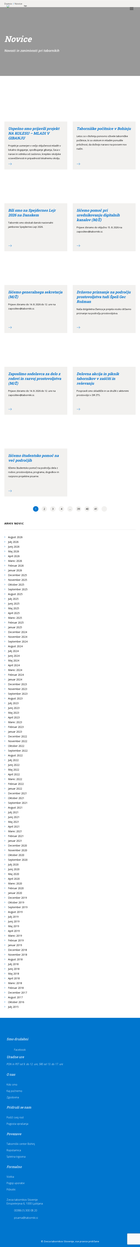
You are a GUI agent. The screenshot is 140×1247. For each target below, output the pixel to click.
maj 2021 (13, 821)
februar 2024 (16, 674)
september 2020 (18, 859)
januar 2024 (15, 679)
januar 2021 (15, 840)
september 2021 (18, 803)
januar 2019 (15, 945)
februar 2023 (16, 727)
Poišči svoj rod (15, 1117)
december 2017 (17, 992)
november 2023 (17, 689)
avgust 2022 (15, 755)
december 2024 (17, 632)
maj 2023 (13, 712)
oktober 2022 (16, 746)
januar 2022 (15, 788)
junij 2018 (14, 969)
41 (95, 509)
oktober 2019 (16, 902)
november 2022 (17, 741)
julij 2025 (13, 599)
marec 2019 (15, 935)
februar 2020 (16, 888)
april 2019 (14, 931)
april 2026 (14, 556)
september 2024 (18, 641)
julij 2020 (13, 864)
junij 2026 (14, 546)
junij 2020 (14, 869)
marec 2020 (15, 883)
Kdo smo (12, 1084)
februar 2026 (16, 565)
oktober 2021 (16, 798)
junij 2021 (14, 817)
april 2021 (14, 826)
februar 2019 (16, 940)
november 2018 (17, 954)
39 (78, 509)
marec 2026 (15, 561)
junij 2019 (14, 921)
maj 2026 (13, 551)
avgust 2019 (15, 912)
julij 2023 (13, 703)
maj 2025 (13, 608)
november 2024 (17, 636)
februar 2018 (16, 988)
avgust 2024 (15, 646)
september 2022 (18, 750)
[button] (131, 8)
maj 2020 (13, 874)
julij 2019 (13, 916)
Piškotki (11, 1189)
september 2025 (18, 589)
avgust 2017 (15, 997)
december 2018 (17, 950)
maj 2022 (13, 769)
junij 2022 (14, 765)
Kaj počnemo (14, 1091)
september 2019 (18, 907)
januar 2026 (15, 570)
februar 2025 (16, 622)
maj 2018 (13, 973)
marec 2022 (15, 779)
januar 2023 (15, 731)
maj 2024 (13, 660)
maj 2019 (13, 926)
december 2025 (17, 575)
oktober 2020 (16, 855)
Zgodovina (13, 1097)
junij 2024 (14, 655)
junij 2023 (14, 708)
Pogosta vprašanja (17, 1123)
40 (87, 509)
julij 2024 (13, 651)
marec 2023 (15, 722)
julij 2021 (13, 812)
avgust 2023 (15, 698)
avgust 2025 (15, 594)
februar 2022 (16, 784)
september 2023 (18, 693)
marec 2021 (15, 831)
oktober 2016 (16, 1002)
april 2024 (14, 665)
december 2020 (17, 845)
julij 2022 (13, 760)
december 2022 (17, 736)
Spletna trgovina (16, 1156)
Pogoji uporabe (16, 1183)
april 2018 (14, 978)
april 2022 (14, 774)
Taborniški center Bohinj (21, 1144)
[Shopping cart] (121, 8)
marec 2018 (15, 983)
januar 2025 (15, 627)
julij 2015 (13, 1007)
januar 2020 (15, 893)
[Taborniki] (24, 8)
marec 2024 (15, 670)
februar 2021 (16, 836)
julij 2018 (13, 964)
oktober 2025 (16, 584)
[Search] (115, 8)
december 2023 (17, 684)
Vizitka (10, 1176)
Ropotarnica (14, 1150)
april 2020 (14, 878)
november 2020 (17, 850)
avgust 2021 (15, 807)
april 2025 (14, 613)
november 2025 (17, 580)
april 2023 (14, 717)
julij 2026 (13, 542)
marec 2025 (15, 617)
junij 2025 (14, 603)
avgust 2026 (15, 537)
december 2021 (17, 793)
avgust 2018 (15, 959)
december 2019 (17, 897)
